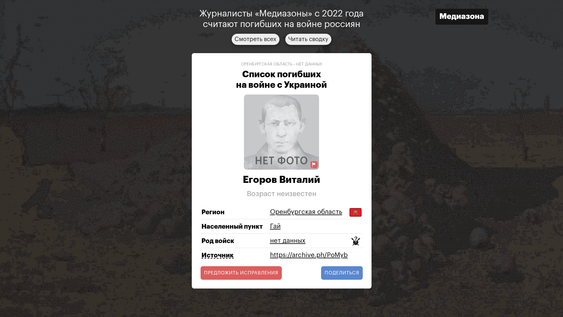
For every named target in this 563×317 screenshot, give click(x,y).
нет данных (309, 64)
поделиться (342, 273)
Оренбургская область (266, 64)
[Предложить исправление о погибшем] (314, 165)
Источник (217, 255)
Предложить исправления (241, 273)
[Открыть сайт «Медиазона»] (462, 17)
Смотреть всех (256, 39)
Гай (275, 226)
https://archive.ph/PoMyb (309, 255)
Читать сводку (308, 39)
